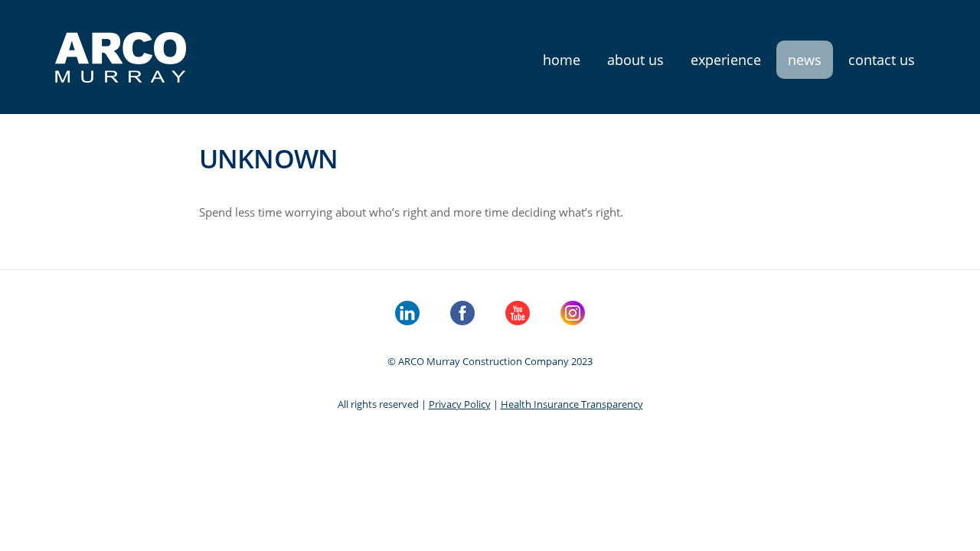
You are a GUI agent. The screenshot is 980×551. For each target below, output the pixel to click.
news (805, 60)
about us (635, 60)
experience (726, 60)
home (561, 60)
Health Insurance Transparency (572, 404)
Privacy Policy (460, 404)
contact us (881, 60)
